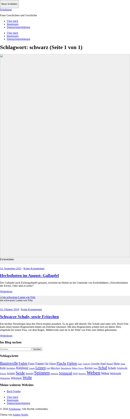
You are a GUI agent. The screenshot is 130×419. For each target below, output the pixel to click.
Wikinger (16, 378)
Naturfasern (66, 368)
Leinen (40, 368)
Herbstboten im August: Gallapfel (29, 275)
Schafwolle (122, 368)
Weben (93, 372)
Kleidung (22, 368)
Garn (80, 363)
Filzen (52, 363)
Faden (23, 363)
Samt (95, 368)
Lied (48, 368)
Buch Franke (14, 391)
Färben (72, 363)
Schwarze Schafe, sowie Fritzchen (29, 316)
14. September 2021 (10, 268)
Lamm (32, 368)
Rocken (88, 368)
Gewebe (95, 363)
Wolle (27, 378)
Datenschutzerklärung (18, 27)
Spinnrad (65, 373)
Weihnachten (5, 378)
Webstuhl (115, 373)
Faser (31, 363)
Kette (3, 368)
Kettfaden (10, 368)
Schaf (102, 368)
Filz (47, 363)
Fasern (39, 363)
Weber (105, 373)
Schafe (112, 368)
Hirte (117, 363)
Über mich (12, 21)
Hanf (103, 363)
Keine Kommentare (34, 268)
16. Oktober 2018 (9, 309)
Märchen (55, 368)
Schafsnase (6, 9)
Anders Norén (20, 414)
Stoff (75, 373)
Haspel (109, 363)
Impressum (12, 24)
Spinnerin (54, 373)
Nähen (75, 368)
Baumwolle (9, 363)
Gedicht (86, 363)
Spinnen (42, 372)
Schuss (3, 373)
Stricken (82, 373)
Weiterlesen (6, 291)
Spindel (30, 373)
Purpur (81, 368)
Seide (20, 373)
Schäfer (11, 373)
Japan (123, 364)
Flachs (61, 363)
